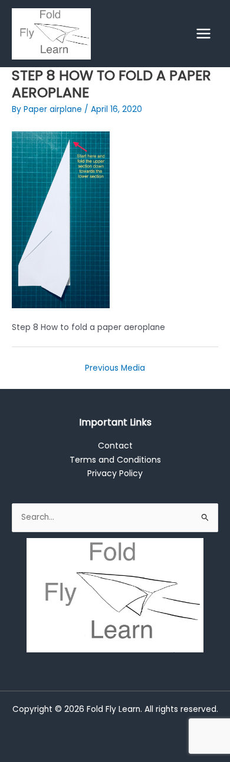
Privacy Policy (115, 473)
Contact (115, 445)
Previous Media (115, 368)
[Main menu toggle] (204, 33)
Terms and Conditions (115, 460)
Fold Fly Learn (113, 709)
